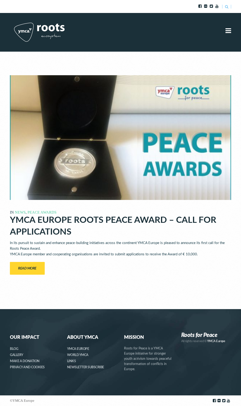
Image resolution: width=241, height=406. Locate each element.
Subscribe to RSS (23, 6)
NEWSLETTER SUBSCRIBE (85, 367)
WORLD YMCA (77, 355)
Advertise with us (53, 6)
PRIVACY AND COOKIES (27, 367)
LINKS (71, 361)
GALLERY (16, 355)
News (20, 212)
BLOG (14, 349)
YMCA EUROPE (78, 349)
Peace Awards (42, 212)
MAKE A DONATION (25, 361)
